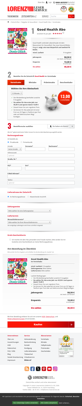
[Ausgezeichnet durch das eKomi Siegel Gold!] (71, 9)
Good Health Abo (45, 22)
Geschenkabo (45, 351)
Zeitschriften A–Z (28, 16)
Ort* (27, 165)
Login (50, 2)
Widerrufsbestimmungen (16, 319)
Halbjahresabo (46, 345)
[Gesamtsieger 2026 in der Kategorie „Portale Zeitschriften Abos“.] (64, 9)
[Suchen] (71, 16)
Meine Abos (41, 2)
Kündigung (28, 348)
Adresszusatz (12, 153)
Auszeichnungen (13, 342)
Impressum (11, 360)
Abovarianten (46, 336)
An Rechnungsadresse (17, 197)
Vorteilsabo (45, 339)
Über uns (11, 339)
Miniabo (44, 342)
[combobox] (59, 16)
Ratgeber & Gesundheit (29, 22)
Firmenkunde (27, 142)
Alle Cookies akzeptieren (49, 403)
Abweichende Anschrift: (38, 197)
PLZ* (9, 165)
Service (45, 16)
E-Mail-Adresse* (13, 173)
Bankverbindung (30, 342)
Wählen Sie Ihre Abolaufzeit (25, 88)
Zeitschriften (15, 22)
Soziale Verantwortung (15, 357)
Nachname (53, 146)
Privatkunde (14, 142)
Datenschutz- (50, 317)
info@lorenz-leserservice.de (50, 390)
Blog (9, 354)
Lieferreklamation (30, 351)
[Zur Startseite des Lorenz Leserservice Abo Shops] (28, 9)
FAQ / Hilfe (11, 351)
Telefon (10, 180)
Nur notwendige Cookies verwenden (26, 403)
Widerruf (27, 360)
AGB (43, 317)
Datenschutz (12, 348)
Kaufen (38, 324)
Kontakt (27, 345)
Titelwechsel (28, 354)
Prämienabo (45, 348)
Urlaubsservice (29, 357)
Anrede (10, 146)
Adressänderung (30, 339)
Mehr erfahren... (64, 403)
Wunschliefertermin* (16, 219)
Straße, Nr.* (12, 159)
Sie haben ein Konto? (60, 126)
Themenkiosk (13, 16)
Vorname (29, 146)
